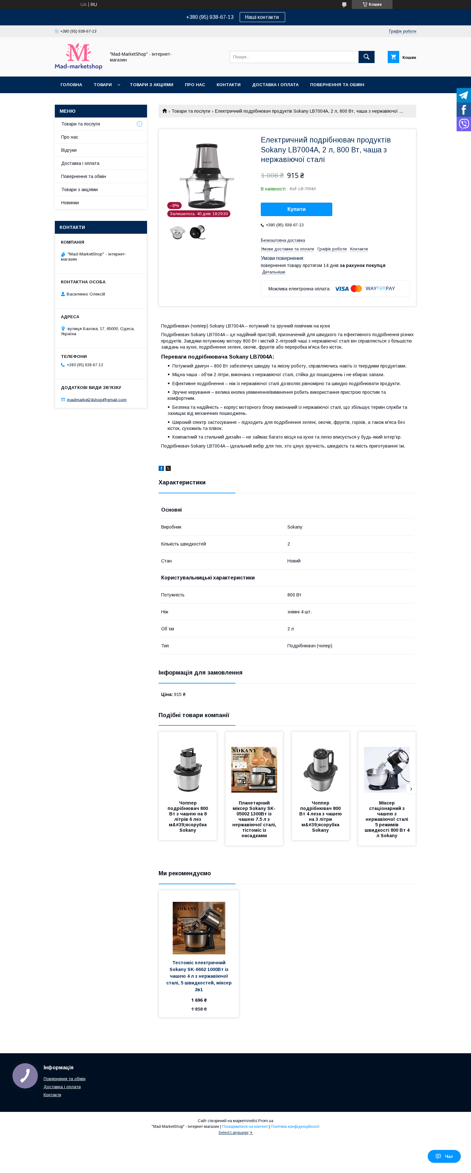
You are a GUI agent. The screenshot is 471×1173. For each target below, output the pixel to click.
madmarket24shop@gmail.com (97, 399)
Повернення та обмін (337, 84)
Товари (103, 84)
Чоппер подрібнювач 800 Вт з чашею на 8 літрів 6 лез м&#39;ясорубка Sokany (188, 816)
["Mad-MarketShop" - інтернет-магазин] (78, 68)
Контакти (229, 84)
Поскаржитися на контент (245, 1126)
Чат (449, 1156)
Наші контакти (262, 17)
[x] (168, 469)
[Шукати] (367, 57)
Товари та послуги (190, 111)
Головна (71, 84)
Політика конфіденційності (295, 1126)
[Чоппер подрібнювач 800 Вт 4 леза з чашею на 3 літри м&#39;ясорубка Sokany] (321, 764)
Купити (296, 209)
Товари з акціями (151, 84)
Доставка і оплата (275, 84)
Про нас (195, 84)
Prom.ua (265, 1121)
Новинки (70, 202)
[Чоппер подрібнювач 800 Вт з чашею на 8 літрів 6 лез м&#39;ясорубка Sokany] (188, 764)
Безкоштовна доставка (283, 240)
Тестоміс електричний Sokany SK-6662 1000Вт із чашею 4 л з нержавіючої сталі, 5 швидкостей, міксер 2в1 (199, 976)
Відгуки (69, 150)
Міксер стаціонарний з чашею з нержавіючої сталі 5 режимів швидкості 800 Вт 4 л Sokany (388, 819)
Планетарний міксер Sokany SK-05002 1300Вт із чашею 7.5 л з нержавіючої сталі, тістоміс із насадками (254, 819)
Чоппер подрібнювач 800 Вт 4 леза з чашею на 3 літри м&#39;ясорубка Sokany (321, 816)
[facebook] (161, 469)
